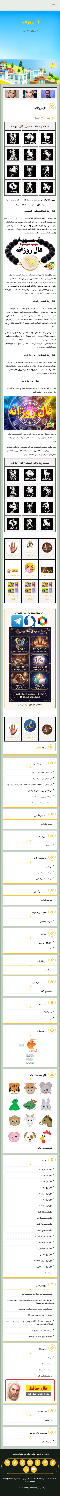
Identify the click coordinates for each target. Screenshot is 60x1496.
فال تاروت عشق (46, 1254)
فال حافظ (48, 1357)
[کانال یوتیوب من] (34, 1469)
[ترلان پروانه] (30, 94)
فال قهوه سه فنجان (45, 872)
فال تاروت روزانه (47, 597)
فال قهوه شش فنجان (44, 878)
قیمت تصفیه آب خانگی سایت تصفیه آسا (37, 1294)
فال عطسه (48, 1420)
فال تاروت (48, 1273)
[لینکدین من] (26, 1469)
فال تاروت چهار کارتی (44, 1224)
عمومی (38, 747)
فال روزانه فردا (30, 381)
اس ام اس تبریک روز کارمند (41, 778)
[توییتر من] (15, 1462)
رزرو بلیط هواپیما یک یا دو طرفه (40, 1336)
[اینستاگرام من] (30, 1462)
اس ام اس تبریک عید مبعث (42, 796)
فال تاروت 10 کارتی (13, 597)
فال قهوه (49, 866)
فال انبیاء (48, 845)
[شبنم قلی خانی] (12, 94)
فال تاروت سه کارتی (44, 1218)
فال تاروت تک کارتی (44, 1212)
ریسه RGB (48, 1012)
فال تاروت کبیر (46, 1175)
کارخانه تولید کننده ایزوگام (42, 1330)
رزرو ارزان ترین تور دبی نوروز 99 (40, 1315)
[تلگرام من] (45, 1462)
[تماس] (22, 1462)
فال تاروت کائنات (30, 597)
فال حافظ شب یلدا (45, 1370)
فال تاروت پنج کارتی (44, 1230)
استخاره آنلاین (46, 824)
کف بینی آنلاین (46, 900)
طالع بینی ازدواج (30, 553)
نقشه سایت (18, 1488)
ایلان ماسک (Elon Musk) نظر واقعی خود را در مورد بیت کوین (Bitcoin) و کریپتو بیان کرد (30, 1322)
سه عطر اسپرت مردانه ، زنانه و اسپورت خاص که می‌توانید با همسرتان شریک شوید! (30, 1301)
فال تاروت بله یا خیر (44, 1266)
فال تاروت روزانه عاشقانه (42, 1260)
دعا (51, 948)
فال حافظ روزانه (13, 575)
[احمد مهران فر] (48, 94)
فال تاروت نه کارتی (45, 1242)
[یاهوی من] (53, 1462)
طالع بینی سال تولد (45, 1148)
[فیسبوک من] (37, 1462)
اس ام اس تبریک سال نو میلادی (40, 790)
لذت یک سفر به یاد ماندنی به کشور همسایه (35, 1309)
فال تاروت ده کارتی (44, 1248)
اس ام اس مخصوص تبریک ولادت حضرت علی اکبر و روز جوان (29, 784)
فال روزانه (30, 22)
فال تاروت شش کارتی (43, 1236)
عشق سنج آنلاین (46, 991)
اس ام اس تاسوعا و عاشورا (42, 772)
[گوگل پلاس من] (7, 1462)
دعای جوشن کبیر (45, 942)
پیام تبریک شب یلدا (44, 1376)
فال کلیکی (48, 970)
